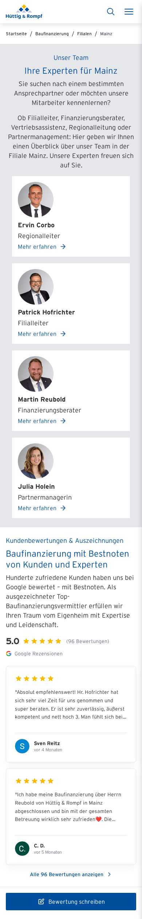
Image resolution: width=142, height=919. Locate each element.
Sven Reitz (47, 743)
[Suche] (110, 11)
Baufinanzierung (52, 33)
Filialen (84, 33)
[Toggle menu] (129, 11)
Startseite (16, 33)
